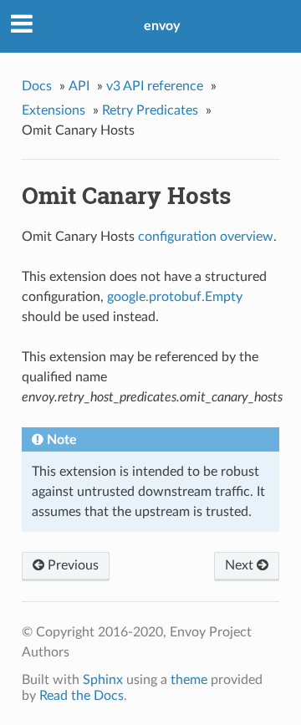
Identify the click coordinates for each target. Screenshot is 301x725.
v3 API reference (154, 86)
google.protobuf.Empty (174, 297)
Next (241, 565)
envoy (162, 26)
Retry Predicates (150, 110)
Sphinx (103, 680)
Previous (71, 565)
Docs (37, 86)
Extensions (53, 110)
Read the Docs (81, 695)
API (79, 86)
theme (189, 680)
